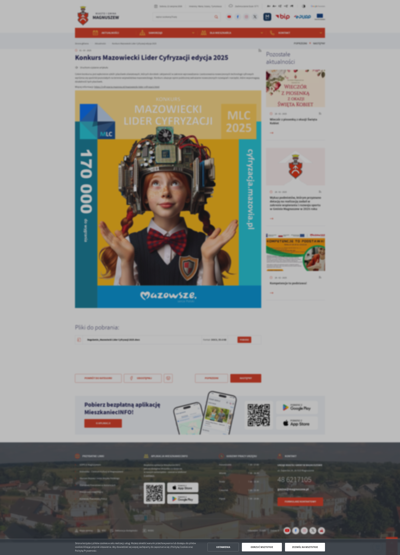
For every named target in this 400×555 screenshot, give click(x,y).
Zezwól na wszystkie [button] (305, 547)
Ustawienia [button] (223, 547)
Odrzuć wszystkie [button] (262, 547)
